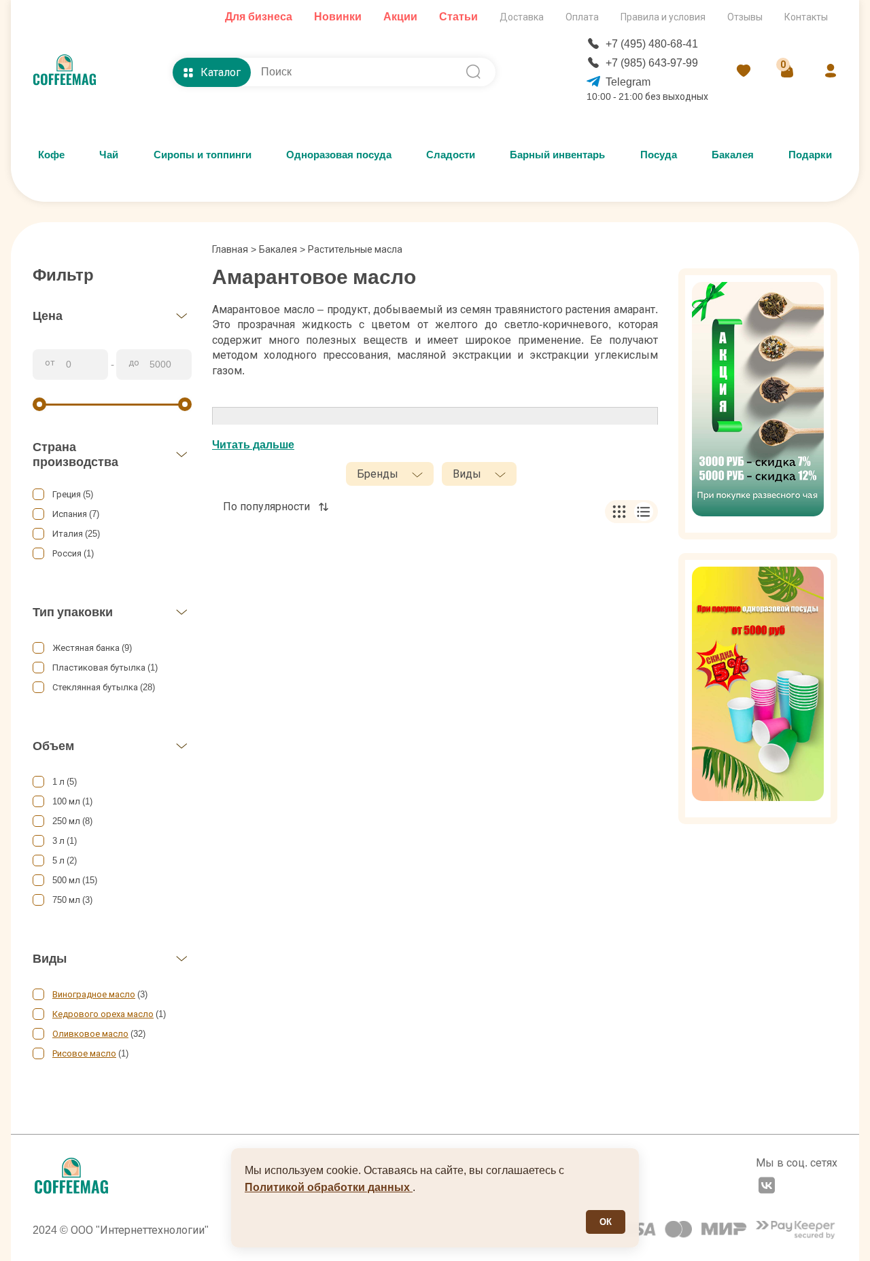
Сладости (450, 155)
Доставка (522, 17)
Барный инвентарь (557, 155)
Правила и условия (663, 17)
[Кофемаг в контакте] (767, 1187)
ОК (605, 1222)
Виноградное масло (93, 994)
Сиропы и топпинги (202, 155)
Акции (400, 16)
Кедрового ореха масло (103, 1014)
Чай (108, 155)
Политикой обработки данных (329, 1187)
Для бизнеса (258, 16)
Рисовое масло (84, 1053)
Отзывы (745, 17)
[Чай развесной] (757, 403)
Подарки (810, 155)
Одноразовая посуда (339, 155)
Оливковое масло (90, 1034)
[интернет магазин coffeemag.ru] (70, 72)
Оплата (582, 17)
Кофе (51, 155)
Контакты (806, 17)
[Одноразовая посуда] (757, 688)
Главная (234, 249)
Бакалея (733, 155)
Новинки (338, 16)
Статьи (458, 16)
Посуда (658, 155)
